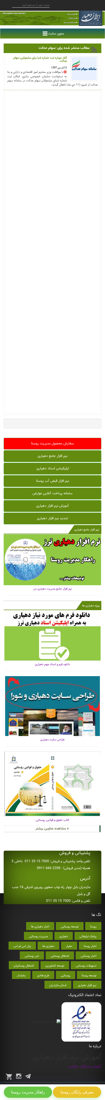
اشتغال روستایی (60, 956)
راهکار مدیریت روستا (28, 1092)
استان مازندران (57, 985)
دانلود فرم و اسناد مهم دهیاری (52, 664)
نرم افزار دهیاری (87, 985)
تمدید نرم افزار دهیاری (52, 518)
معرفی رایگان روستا (77, 1092)
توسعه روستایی (70, 926)
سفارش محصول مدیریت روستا (52, 443)
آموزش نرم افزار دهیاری (52, 505)
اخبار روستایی (88, 956)
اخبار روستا (90, 946)
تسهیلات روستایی (86, 965)
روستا (93, 926)
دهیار (69, 946)
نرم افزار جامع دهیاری (52, 456)
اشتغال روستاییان (24, 965)
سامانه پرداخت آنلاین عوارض (52, 493)
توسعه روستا (89, 975)
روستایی (65, 975)
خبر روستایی (32, 956)
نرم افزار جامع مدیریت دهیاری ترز (52, 588)
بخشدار (21, 975)
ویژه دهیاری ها (90, 605)
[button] (56, 33)
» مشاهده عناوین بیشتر (52, 828)
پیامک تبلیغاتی (87, 936)
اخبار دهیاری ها (40, 926)
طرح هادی (43, 975)
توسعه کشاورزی (54, 965)
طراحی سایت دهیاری (52, 739)
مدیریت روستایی (38, 936)
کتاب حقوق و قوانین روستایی (52, 820)
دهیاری (63, 936)
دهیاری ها (48, 946)
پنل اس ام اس (22, 946)
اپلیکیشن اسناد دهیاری (52, 468)
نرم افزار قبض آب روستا (52, 481)
